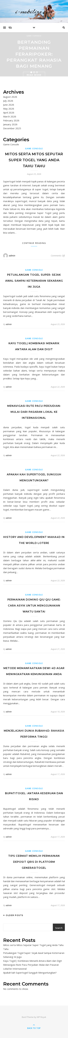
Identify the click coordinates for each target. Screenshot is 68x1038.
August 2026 (10, 96)
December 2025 (12, 128)
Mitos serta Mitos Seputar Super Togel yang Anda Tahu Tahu (34, 160)
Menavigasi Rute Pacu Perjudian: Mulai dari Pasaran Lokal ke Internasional (34, 411)
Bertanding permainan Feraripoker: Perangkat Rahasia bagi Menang (34, 54)
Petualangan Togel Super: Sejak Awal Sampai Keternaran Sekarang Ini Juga (34, 280)
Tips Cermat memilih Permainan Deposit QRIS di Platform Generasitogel (34, 861)
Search (58, 927)
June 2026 (8, 104)
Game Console (34, 36)
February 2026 (11, 120)
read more (34, 74)
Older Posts (14, 915)
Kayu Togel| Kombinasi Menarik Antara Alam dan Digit (32, 960)
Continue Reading (34, 243)
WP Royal (41, 1017)
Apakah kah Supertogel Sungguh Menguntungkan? (30, 972)
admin (12, 255)
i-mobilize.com (34, 11)
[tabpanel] (34, 54)
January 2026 (10, 124)
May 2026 (8, 108)
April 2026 (8, 112)
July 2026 (8, 100)
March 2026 (9, 116)
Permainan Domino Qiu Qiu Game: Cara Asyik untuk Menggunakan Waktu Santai (34, 605)
